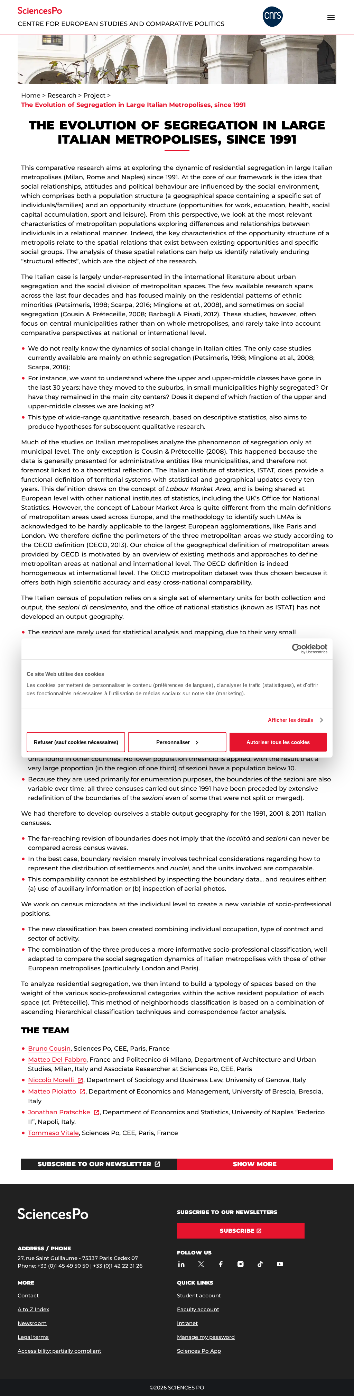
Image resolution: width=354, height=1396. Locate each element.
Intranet (187, 1323)
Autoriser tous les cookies (278, 742)
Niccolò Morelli (51, 1080)
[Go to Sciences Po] (53, 1217)
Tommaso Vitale (53, 1133)
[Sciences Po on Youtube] (280, 1264)
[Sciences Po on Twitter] (201, 1264)
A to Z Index (33, 1309)
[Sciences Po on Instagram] (240, 1264)
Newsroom (32, 1323)
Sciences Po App (199, 1351)
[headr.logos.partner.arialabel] (272, 17)
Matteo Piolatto (52, 1091)
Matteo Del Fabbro (57, 1059)
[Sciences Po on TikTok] (260, 1264)
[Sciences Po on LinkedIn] (181, 1264)
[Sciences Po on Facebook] (220, 1264)
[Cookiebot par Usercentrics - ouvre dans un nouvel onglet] (297, 649)
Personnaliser (173, 742)
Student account (199, 1295)
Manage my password (206, 1337)
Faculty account (198, 1309)
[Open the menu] (331, 17)
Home (30, 95)
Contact (28, 1295)
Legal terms (33, 1337)
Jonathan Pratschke (59, 1112)
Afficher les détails (291, 720)
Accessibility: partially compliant (59, 1351)
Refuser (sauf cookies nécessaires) (76, 742)
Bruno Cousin (49, 1048)
